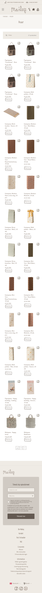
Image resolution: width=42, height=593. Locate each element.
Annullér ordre (21, 573)
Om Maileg (21, 529)
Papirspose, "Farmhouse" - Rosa (11, 93)
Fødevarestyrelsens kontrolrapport (21, 571)
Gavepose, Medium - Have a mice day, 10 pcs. (11, 195)
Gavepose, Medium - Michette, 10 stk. (30, 194)
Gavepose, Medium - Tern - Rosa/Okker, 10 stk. (30, 160)
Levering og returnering (21, 566)
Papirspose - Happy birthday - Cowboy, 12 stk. (11, 400)
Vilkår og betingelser (21, 562)
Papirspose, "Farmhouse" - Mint (30, 61)
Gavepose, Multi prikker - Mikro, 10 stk (29, 229)
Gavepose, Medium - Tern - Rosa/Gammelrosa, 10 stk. (11, 161)
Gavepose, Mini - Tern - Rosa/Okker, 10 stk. (30, 297)
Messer (21, 549)
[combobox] (20, 496)
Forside (5, 16)
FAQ (21, 541)
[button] (3, 9)
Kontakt (21, 533)
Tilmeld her (21, 516)
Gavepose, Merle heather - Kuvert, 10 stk (11, 126)
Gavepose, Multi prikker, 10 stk (29, 93)
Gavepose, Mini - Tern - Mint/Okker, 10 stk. (29, 263)
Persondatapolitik (21, 564)
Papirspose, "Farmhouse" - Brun (11, 61)
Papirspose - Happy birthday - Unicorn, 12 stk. (30, 400)
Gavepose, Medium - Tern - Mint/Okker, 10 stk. (30, 126)
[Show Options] (33, 496)
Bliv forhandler (21, 552)
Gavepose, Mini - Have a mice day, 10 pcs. (11, 333)
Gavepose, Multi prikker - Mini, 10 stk (11, 365)
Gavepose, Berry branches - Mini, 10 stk (11, 263)
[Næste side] (24, 448)
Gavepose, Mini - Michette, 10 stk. (29, 332)
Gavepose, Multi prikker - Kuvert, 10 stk (30, 367)
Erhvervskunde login (21, 554)
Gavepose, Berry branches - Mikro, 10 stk (11, 229)
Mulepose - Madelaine (27, 433)
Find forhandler (21, 537)
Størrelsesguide (21, 569)
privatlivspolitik (11, 507)
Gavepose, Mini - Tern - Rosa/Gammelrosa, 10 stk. (11, 298)
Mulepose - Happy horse (10, 433)
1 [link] (17, 448)
